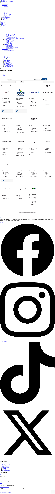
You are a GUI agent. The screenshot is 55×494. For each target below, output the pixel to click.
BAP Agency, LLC (5, 98)
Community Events (7, 56)
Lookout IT (31, 98)
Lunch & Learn (9, 42)
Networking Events (5, 9)
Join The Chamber (32, 212)
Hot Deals (25, 211)
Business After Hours (10, 40)
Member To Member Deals (32, 211)
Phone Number (2, 474)
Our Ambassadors (7, 30)
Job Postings (46, 211)
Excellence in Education (10, 35)
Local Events (4, 54)
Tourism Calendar (7, 57)
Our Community (5, 11)
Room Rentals (6, 61)
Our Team (6, 6)
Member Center (4, 18)
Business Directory (5, 211)
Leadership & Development (7, 10)
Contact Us (51, 211)
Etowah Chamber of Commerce (20, 99)
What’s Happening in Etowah (9, 12)
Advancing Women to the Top (11, 37)
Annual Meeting (9, 33)
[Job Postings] (3, 181)
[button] (1, 86)
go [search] (45, 79)
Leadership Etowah (9, 46)
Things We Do (4, 31)
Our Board (6, 7)
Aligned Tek (11, 492)
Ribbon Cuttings (9, 43)
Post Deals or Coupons (8, 63)
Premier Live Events (7, 32)
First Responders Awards (10, 34)
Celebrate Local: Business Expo (11, 36)
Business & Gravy (9, 41)
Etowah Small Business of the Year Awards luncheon (15, 38)
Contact (3, 19)
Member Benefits (5, 4)
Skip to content (2, 0)
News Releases (12, 211)
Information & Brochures (24, 212)
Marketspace (40, 211)
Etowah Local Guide (7, 14)
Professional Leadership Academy (12, 47)
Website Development (3, 492)
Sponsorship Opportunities (8, 65)
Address (1, 483)
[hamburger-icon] (0, 26)
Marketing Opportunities (8, 66)
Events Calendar (19, 211)
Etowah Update (9, 45)
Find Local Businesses (6, 17)
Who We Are (4, 5)
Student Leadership (9, 48)
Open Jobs (6, 16)
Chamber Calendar (7, 55)
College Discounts (7, 62)
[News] (3, 111)
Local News (6, 13)
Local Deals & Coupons (8, 15)
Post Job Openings (7, 64)
